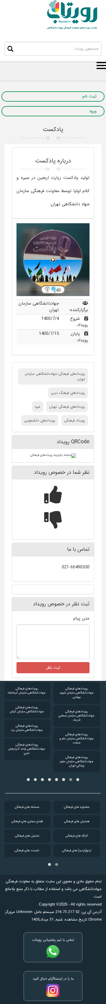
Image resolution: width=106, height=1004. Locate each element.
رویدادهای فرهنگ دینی (68, 393)
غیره (37, 406)
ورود (93, 111)
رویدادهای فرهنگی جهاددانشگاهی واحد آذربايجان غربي (26, 749)
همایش (77, 821)
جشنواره (77, 807)
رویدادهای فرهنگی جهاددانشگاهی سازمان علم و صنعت (76, 738)
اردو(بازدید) (76, 850)
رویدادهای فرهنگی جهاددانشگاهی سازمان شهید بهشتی (76, 692)
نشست (27, 850)
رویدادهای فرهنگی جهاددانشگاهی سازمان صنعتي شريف (77, 715)
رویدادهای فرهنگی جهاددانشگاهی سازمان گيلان (27, 709)
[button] (77, 780)
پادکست (53, 129)
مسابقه (27, 807)
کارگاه (77, 836)
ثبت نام (89, 96)
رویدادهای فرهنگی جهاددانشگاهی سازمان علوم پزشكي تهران (76, 761)
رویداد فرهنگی (74, 420)
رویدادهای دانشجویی (39, 420)
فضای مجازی (27, 821)
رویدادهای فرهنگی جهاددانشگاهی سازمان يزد (27, 728)
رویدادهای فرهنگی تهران (67, 406)
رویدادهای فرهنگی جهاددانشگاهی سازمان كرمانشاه (27, 690)
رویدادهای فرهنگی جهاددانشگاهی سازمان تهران (55, 376)
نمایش (27, 836)
